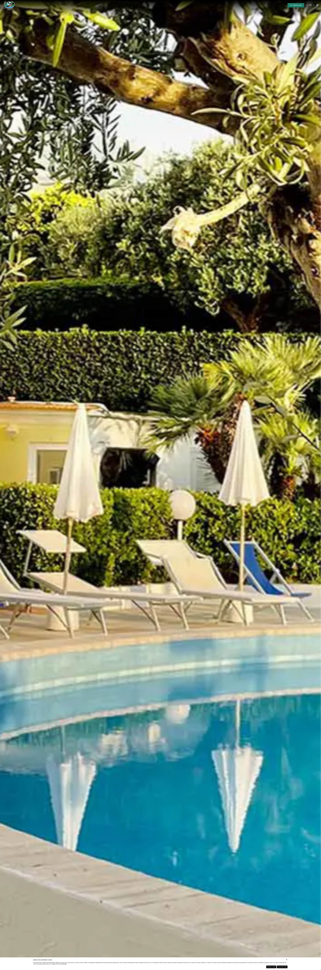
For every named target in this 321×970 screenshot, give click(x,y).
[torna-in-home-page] (9, 6)
